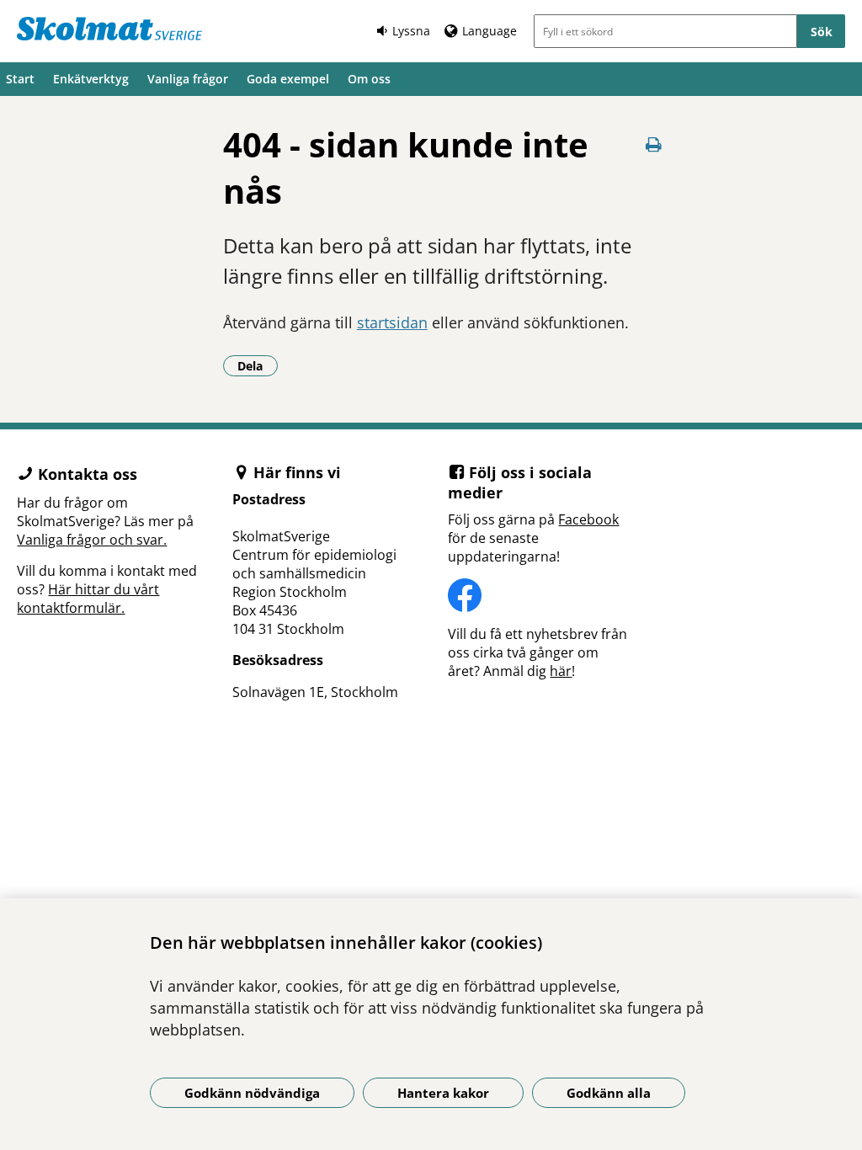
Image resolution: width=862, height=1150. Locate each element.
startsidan (392, 322)
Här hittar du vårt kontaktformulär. (88, 598)
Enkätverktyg (91, 79)
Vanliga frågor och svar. (92, 539)
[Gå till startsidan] (109, 28)
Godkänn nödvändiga (252, 1092)
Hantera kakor (443, 1092)
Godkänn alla (609, 1092)
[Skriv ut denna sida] (653, 144)
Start (20, 79)
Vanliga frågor (187, 79)
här (561, 671)
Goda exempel (288, 79)
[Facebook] (538, 595)
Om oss (369, 79)
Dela (257, 365)
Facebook (588, 519)
